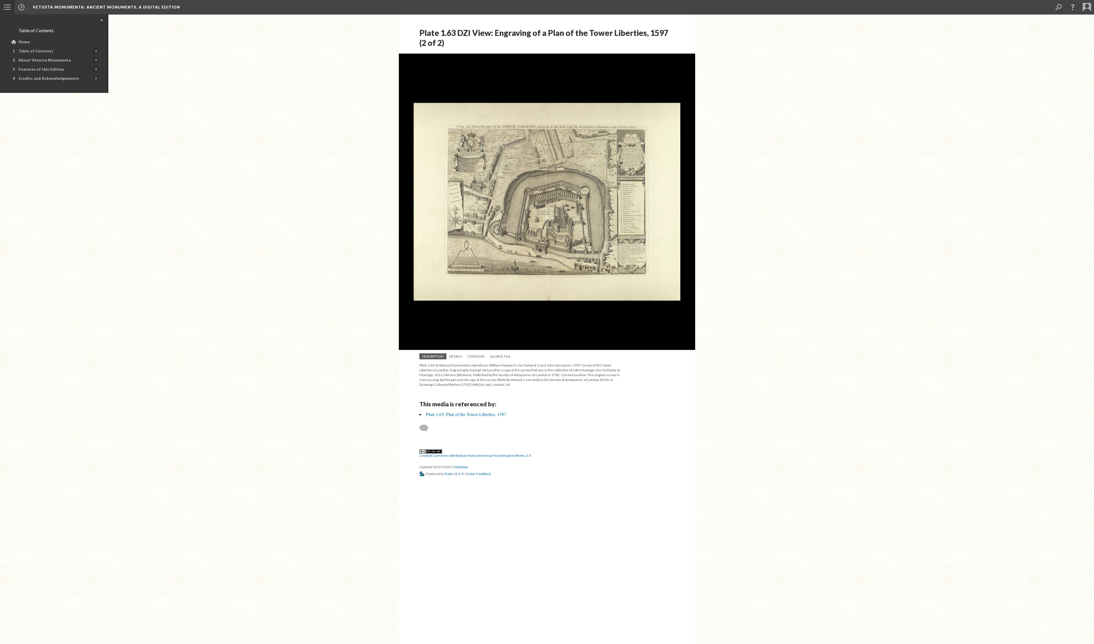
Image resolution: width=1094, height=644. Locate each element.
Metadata (461, 467)
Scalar (449, 474)
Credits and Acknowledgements (49, 78)
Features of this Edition (41, 69)
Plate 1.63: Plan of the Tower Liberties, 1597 (466, 414)
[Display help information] (1073, 7)
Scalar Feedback (478, 474)
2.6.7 (459, 474)
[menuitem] (7, 7)
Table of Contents (36, 51)
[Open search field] (1058, 7)
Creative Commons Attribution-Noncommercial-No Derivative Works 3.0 (475, 455)
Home (24, 42)
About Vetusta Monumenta (45, 60)
